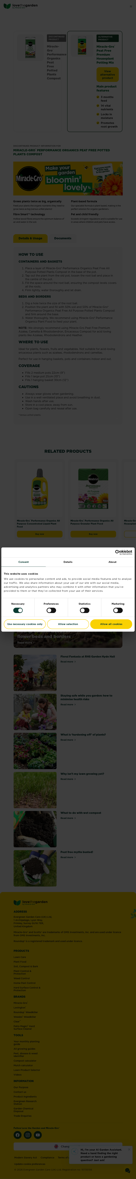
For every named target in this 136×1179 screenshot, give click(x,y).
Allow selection (68, 624)
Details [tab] (68, 562)
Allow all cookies (111, 624)
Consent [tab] (23, 562)
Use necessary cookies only (24, 624)
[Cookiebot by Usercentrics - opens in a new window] (117, 552)
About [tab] (112, 562)
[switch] (51, 610)
